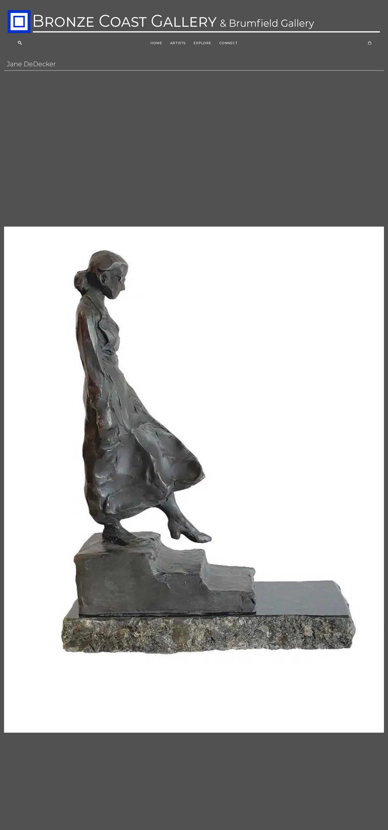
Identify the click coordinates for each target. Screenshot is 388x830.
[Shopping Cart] (369, 43)
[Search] (20, 43)
